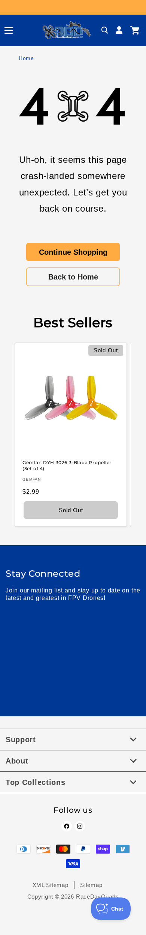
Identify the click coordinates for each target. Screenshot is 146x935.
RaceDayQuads (97, 896)
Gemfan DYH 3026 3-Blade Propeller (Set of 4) (67, 465)
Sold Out (71, 510)
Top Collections (36, 782)
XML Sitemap (51, 885)
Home (26, 58)
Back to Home (73, 277)
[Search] (105, 30)
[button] (5, 30)
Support (21, 739)
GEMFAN (31, 479)
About (17, 761)
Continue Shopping (73, 252)
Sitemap (91, 885)
